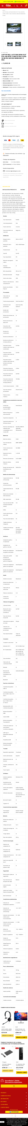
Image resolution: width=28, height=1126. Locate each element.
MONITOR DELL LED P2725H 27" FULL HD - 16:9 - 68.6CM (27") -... (20, 1030)
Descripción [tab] (6, 186)
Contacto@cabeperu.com (13, 171)
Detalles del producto (10, 189)
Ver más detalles (6, 91)
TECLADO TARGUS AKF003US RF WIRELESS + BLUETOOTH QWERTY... (6, 1065)
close (2, 1122)
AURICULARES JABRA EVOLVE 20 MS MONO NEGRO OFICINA (6, 1030)
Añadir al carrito (7, 1035)
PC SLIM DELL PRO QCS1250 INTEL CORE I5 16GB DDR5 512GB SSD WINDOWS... (21, 1065)
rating (23, 189)
